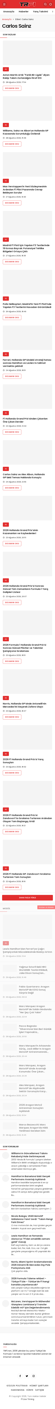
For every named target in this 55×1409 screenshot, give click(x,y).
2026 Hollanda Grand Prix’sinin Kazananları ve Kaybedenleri (20, 532)
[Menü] (4, 4)
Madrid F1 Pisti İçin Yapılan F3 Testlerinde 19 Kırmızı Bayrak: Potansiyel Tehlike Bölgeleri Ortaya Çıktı (26, 248)
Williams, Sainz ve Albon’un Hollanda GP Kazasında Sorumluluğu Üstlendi (25, 132)
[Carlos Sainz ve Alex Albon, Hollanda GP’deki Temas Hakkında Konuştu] (27, 452)
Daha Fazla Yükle (27, 897)
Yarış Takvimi (40, 11)
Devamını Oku (12, 88)
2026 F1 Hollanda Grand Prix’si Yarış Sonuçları (23, 761)
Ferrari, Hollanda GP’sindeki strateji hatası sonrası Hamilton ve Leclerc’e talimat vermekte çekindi (27, 363)
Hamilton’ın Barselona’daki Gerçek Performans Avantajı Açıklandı (30, 1178)
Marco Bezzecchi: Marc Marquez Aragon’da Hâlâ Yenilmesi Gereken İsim (33, 1127)
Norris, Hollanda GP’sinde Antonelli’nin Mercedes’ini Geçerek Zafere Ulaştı (24, 705)
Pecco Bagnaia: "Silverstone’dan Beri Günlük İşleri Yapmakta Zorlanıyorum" (35, 1031)
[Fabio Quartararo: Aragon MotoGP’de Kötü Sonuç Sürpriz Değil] (10, 987)
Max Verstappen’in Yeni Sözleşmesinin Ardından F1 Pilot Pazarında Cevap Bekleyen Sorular (25, 189)
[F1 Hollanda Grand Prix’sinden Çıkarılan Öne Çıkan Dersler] (27, 396)
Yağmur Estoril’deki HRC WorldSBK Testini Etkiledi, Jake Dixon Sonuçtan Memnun (33, 971)
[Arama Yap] (45, 4)
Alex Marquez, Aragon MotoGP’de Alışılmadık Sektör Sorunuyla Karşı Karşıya (32, 1090)
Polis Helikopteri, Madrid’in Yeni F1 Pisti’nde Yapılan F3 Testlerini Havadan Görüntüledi (27, 306)
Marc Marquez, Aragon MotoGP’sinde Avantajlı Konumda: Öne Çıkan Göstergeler (32, 1070)
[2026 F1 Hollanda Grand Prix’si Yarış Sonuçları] (27, 737)
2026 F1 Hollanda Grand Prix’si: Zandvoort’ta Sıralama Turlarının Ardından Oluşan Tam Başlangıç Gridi (27, 818)
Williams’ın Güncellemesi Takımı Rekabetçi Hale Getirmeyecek (29, 1155)
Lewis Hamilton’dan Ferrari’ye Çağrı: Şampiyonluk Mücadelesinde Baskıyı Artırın (27, 950)
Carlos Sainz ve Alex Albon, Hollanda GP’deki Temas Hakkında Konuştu (24, 476)
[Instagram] (33, 1376)
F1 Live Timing (27, 1399)
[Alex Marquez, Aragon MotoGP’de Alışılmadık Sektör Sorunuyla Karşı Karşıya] (10, 1086)
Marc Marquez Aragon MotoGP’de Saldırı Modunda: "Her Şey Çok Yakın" (35, 1009)
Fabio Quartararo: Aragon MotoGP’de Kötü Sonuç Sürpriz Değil (34, 989)
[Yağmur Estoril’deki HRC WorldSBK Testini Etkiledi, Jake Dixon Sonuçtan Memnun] (10, 968)
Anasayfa (8, 11)
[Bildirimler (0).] (50, 4)
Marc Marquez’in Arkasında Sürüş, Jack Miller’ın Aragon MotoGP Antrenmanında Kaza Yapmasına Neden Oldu (35, 1052)
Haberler (23, 11)
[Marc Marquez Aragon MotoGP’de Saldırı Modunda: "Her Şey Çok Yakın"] (10, 1007)
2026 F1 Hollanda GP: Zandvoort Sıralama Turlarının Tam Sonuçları (26, 876)
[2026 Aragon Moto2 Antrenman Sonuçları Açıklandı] (10, 1106)
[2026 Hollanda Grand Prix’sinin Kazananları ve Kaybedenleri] (27, 508)
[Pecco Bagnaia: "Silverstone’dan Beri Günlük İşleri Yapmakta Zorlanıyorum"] (10, 1027)
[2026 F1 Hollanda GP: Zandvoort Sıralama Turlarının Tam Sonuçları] (27, 852)
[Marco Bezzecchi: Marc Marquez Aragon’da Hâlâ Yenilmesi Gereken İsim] (10, 1125)
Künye (30, 1390)
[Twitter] (26, 1376)
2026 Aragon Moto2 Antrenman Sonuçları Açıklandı (31, 1108)
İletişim (39, 1390)
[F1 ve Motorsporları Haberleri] (27, 4)
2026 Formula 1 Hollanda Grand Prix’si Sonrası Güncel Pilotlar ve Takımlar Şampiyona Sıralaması (24, 648)
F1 (6, 69)
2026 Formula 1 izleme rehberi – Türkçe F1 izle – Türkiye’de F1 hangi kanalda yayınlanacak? (30, 1281)
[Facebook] (20, 1376)
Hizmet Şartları (39, 1385)
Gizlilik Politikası (17, 1385)
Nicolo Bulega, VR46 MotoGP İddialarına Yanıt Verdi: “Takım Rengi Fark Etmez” (32, 1219)
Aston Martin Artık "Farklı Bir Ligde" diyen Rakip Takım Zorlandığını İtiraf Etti (26, 76)
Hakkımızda (18, 1390)
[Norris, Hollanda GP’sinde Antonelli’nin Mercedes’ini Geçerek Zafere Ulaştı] (27, 681)
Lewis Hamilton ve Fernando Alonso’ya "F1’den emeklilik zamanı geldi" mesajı (30, 1238)
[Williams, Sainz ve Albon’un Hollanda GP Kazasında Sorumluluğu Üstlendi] (27, 108)
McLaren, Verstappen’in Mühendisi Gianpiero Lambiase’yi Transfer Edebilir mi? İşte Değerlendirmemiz (30, 1304)
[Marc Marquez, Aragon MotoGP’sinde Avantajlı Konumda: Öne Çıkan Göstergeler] (10, 1066)
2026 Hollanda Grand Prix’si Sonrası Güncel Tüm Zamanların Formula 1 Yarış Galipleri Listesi (25, 589)
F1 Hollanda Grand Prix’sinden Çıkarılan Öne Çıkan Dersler (25, 420)
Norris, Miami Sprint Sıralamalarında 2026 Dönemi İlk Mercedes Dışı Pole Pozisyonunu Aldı (31, 1264)
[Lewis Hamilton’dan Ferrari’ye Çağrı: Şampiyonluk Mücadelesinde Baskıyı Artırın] (27, 927)
